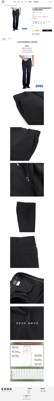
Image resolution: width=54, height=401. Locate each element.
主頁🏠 (15, 1)
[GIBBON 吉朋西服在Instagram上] (43, 391)
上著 (18, 1)
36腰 (33, 23)
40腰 (41, 23)
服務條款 (24, 399)
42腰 (43, 23)
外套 (25, 1)
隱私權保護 (26, 399)
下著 (22, 1)
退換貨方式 (29, 399)
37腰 (35, 23)
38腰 (38, 23)
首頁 (2, 5)
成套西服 (29, 1)
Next (30, 19)
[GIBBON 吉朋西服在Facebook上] (41, 391)
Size (32, 20)
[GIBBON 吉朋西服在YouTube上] (45, 391)
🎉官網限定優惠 (35, 1)
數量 (32, 25)
